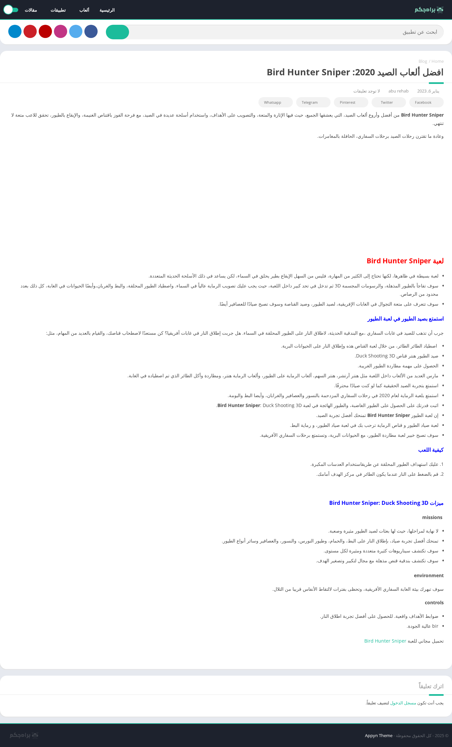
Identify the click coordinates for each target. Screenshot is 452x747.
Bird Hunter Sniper (386, 641)
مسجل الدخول (403, 703)
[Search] (117, 32)
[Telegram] (15, 31)
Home (437, 61)
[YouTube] (45, 31)
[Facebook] (91, 31)
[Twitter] (75, 31)
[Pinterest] (30, 31)
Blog (423, 61)
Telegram (310, 102)
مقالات (31, 10)
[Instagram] (60, 31)
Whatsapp (272, 102)
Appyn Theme (378, 735)
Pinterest (347, 102)
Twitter (387, 102)
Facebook (423, 102)
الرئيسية (107, 10)
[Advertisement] (226, 191)
